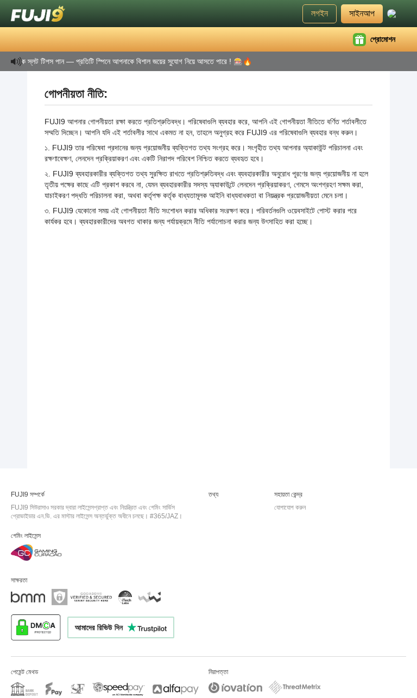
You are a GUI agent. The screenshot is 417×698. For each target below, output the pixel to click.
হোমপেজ (39, 39)
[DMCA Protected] (39, 627)
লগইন (319, 13)
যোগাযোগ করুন (290, 507)
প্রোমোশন (382, 39)
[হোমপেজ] (38, 13)
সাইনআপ (362, 13)
